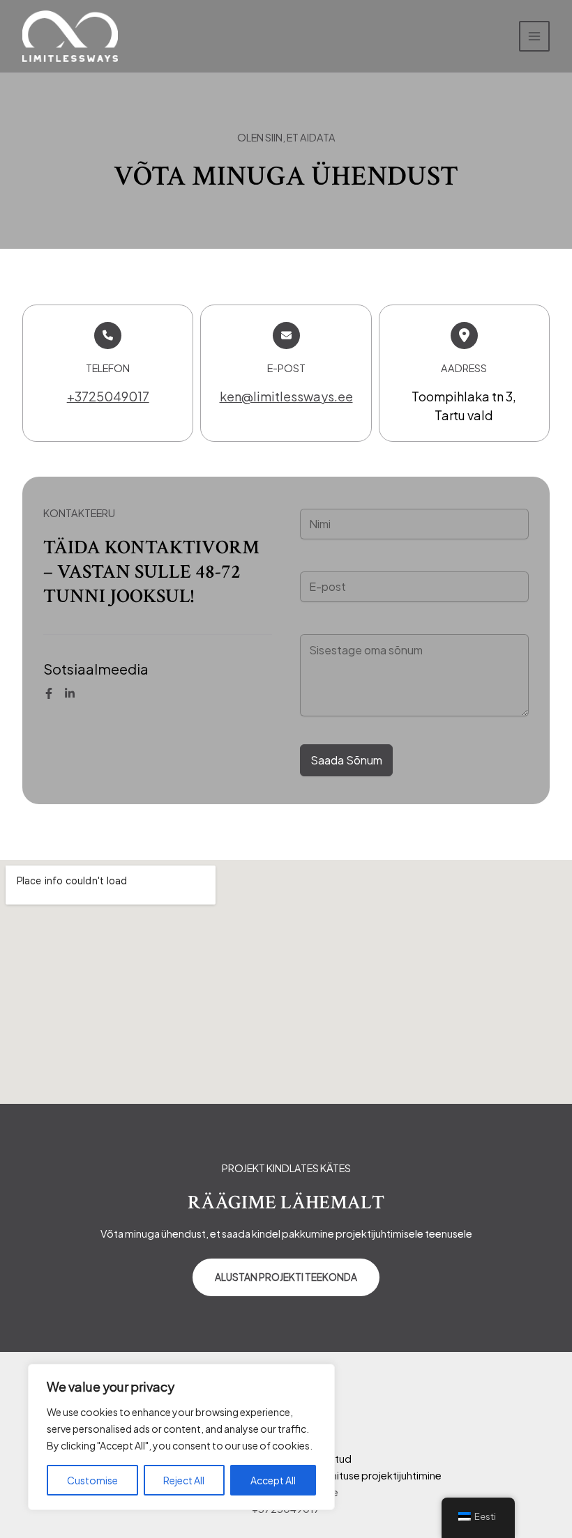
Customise (92, 1480)
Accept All (273, 1480)
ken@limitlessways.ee (286, 396)
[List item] (48, 693)
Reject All (183, 1480)
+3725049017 (108, 396)
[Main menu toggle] (534, 36)
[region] (181, 1437)
